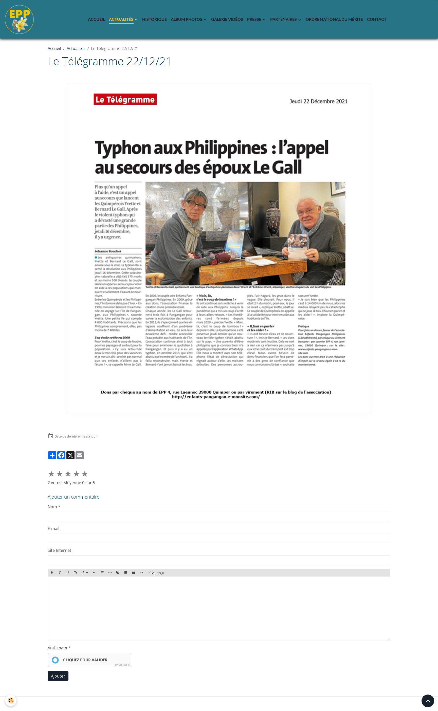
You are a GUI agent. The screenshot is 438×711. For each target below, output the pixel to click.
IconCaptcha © (122, 664)
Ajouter (58, 676)
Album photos (187, 19)
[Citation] (94, 572)
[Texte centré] (102, 572)
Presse (254, 19)
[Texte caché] (118, 572)
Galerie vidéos (227, 19)
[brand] (20, 19)
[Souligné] (68, 572)
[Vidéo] (134, 572)
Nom (52, 506)
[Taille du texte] (75, 572)
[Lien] (110, 572)
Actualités (121, 19)
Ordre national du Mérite (334, 19)
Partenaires (284, 19)
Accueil (96, 19)
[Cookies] (10, 700)
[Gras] (52, 572)
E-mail (53, 528)
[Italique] (60, 572)
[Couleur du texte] (85, 572)
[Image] (126, 572)
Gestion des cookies (219, 704)
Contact (377, 19)
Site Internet (59, 550)
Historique (154, 19)
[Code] (141, 572)
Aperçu (157, 572)
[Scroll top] (428, 701)
